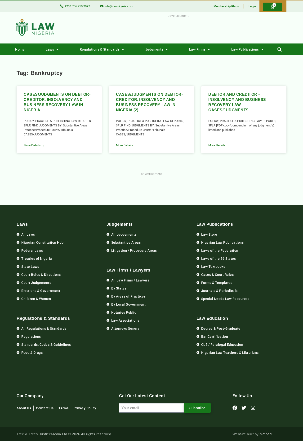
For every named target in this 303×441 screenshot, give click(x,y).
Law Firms (197, 49)
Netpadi (266, 434)
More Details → (34, 145)
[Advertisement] (175, 29)
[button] (280, 49)
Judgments (154, 49)
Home (20, 49)
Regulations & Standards (100, 49)
